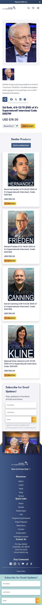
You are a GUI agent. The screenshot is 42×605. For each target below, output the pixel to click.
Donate (21, 507)
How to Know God (19, 469)
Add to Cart (28, 126)
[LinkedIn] (20, 99)
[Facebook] (11, 99)
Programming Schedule (21, 518)
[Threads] (31, 564)
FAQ (21, 514)
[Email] (25, 99)
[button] (39, 2)
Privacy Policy (21, 571)
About (21, 503)
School (21, 496)
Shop (21, 492)
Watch (21, 481)
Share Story (21, 525)
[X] (16, 99)
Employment (21, 533)
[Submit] (33, 419)
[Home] (8, 8)
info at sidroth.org (21, 552)
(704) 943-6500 (21, 549)
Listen (21, 485)
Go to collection (21, 145)
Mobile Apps (21, 511)
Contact (21, 529)
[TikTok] (27, 564)
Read (21, 488)
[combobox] (10, 126)
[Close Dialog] (39, 577)
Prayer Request (21, 522)
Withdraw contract (21, 536)
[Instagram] (15, 564)
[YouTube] (23, 564)
